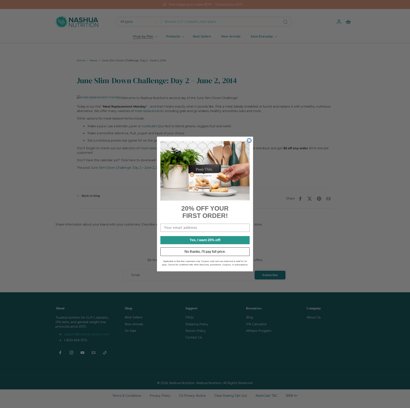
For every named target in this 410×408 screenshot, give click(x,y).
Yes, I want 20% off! (205, 240)
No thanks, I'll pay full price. (205, 251)
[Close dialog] (249, 140)
